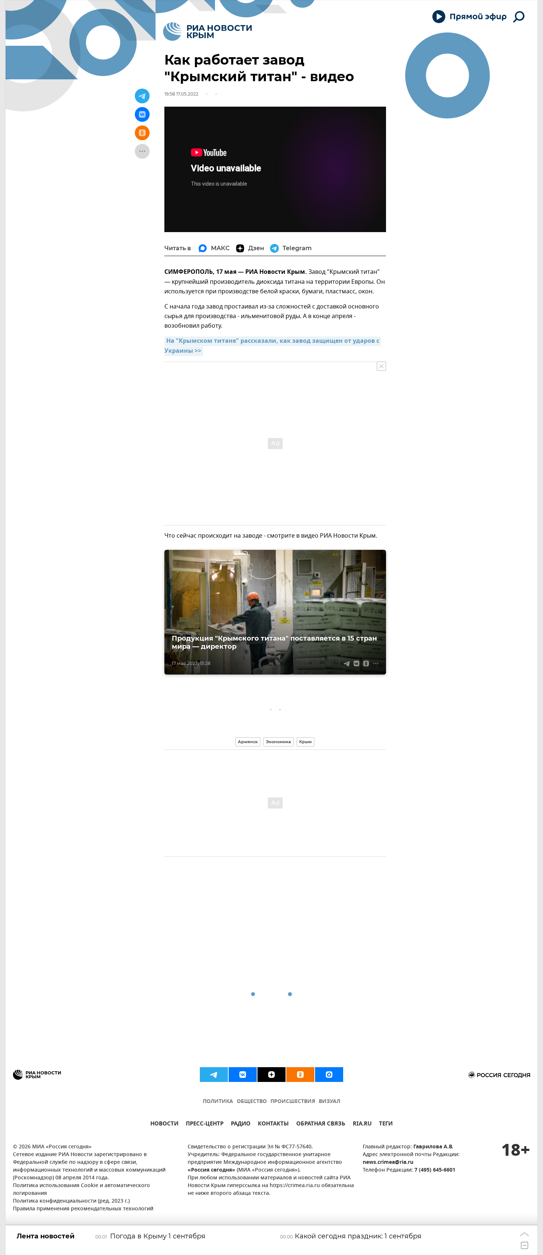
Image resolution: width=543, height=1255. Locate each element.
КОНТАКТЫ (273, 1124)
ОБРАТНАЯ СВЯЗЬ (320, 1124)
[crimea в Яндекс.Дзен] (271, 1074)
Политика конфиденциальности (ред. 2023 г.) (71, 1201)
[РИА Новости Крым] (207, 31)
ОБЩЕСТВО (252, 1101)
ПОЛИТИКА (218, 1101)
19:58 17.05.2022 (181, 94)
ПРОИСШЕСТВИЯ (292, 1101)
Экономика (278, 741)
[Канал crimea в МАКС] (329, 1074)
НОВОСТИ (164, 1124)
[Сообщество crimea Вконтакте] (243, 1074)
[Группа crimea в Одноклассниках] (300, 1074)
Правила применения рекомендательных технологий (83, 1209)
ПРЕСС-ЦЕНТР (204, 1124)
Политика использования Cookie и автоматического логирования (81, 1190)
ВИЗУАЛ (329, 1101)
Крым (305, 741)
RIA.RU (362, 1124)
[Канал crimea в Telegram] (214, 1074)
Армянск (248, 741)
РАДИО (240, 1124)
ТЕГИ (386, 1124)
